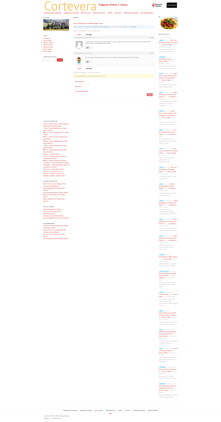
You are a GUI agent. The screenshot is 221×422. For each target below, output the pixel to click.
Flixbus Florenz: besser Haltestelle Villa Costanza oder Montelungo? (168, 76)
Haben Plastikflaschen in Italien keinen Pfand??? (168, 94)
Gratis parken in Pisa (57, 169)
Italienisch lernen (48, 45)
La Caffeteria (46, 38)
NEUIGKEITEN (99, 13)
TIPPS (109, 13)
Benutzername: (79, 81)
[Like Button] (87, 47)
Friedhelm (162, 57)
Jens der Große (164, 271)
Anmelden (150, 94)
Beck (161, 130)
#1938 (152, 37)
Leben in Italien (47, 40)
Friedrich (162, 254)
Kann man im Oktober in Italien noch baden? (55, 225)
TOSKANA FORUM (130, 13)
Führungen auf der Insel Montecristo (53, 216)
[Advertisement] (56, 91)
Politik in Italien (93, 23)
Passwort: (78, 86)
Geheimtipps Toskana (49, 228)
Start (75, 23)
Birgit (161, 219)
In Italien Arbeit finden (49, 213)
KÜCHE (118, 13)
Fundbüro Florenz (55, 154)
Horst (161, 329)
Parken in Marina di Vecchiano (57, 160)
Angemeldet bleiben (82, 91)
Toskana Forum (83, 23)
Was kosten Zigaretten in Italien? (52, 209)
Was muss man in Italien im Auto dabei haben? (168, 151)
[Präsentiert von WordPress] (50, 418)
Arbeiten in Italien (48, 42)
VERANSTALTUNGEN (52, 13)
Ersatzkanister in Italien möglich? (168, 257)
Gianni (161, 200)
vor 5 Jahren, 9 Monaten (115, 26)
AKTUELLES (86, 13)
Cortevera (70, 5)
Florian (161, 111)
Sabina (161, 40)
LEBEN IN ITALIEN (71, 13)
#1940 (152, 53)
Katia (161, 73)
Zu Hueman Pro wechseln (67, 418)
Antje (161, 311)
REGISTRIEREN (147, 13)
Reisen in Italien (47, 49)
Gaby (161, 184)
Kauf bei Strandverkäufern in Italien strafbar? (55, 192)
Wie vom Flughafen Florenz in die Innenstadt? (56, 218)
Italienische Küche (48, 47)
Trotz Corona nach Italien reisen (52, 211)
